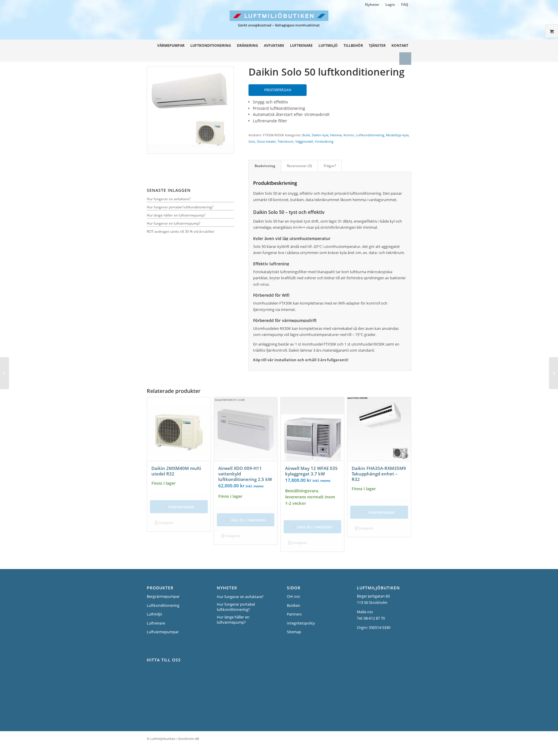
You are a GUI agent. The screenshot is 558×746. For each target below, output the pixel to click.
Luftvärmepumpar (163, 631)
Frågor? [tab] (330, 166)
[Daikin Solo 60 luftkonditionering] (553, 373)
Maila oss (365, 611)
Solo (251, 141)
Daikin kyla (320, 135)
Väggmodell (304, 141)
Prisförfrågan (277, 89)
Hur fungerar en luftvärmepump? (173, 223)
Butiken (293, 605)
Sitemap (294, 631)
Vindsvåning (324, 141)
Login (390, 4)
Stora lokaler (266, 141)
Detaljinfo (165, 522)
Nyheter (372, 4)
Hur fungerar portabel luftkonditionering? (180, 207)
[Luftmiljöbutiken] (316, 25)
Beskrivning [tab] (265, 166)
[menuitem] (372, 4)
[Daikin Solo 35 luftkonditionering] (4, 373)
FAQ (404, 4)
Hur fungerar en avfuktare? (169, 198)
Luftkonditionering (370, 135)
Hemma (336, 135)
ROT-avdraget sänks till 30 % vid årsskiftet (180, 231)
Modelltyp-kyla (397, 135)
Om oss (293, 596)
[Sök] (405, 58)
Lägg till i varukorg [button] (247, 520)
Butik (306, 135)
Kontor (349, 135)
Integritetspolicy (301, 623)
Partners (294, 614)
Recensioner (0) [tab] (299, 166)
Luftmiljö (154, 614)
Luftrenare (156, 623)
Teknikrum (286, 141)
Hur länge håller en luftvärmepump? (176, 215)
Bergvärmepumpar (163, 596)
